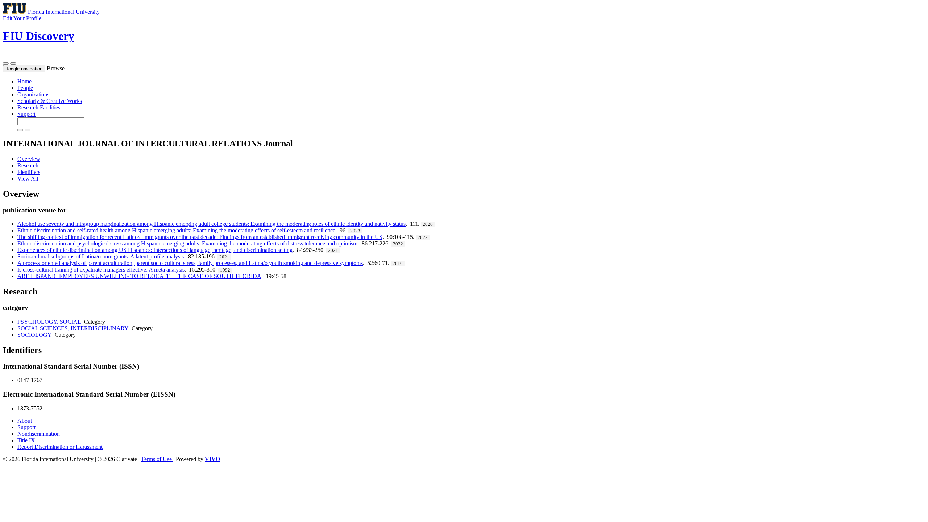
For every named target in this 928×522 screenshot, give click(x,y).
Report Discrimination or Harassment (60, 447)
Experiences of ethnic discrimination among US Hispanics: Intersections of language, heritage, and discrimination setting (155, 250)
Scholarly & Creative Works (49, 101)
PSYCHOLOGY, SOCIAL (49, 322)
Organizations (33, 94)
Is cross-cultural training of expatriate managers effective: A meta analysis (101, 269)
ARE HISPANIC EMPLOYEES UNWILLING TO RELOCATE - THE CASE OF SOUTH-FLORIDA (139, 276)
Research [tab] (27, 165)
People (25, 88)
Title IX (26, 440)
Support (26, 114)
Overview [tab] (28, 159)
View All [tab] (27, 178)
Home (24, 81)
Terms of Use (157, 459)
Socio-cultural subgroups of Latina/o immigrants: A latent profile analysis (100, 256)
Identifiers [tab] (28, 172)
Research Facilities (38, 107)
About (24, 421)
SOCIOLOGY (34, 335)
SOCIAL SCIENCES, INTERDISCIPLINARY (73, 328)
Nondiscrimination (38, 434)
